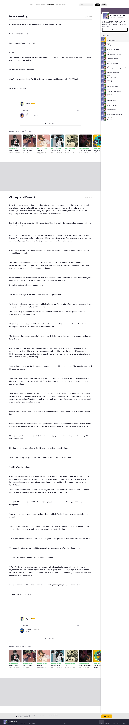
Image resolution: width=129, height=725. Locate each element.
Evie (27, 114)
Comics (37, 4)
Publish (104, 4)
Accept (106, 716)
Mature (58, 4)
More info (19, 717)
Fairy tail (28, 629)
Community (50, 4)
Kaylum (28, 103)
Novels (43, 4)
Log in (97, 4)
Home (31, 4)
